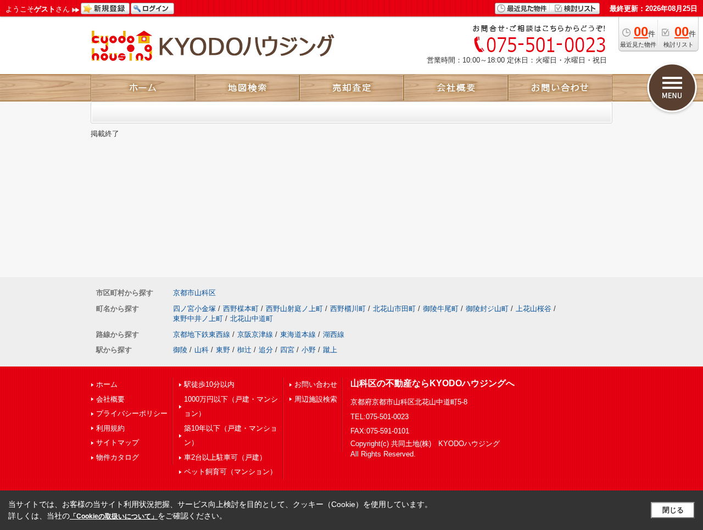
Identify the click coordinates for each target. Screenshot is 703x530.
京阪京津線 (255, 334)
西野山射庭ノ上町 (294, 309)
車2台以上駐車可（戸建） (225, 457)
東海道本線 (298, 334)
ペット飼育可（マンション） (230, 471)
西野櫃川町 (348, 309)
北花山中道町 (251, 318)
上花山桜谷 (533, 309)
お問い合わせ (315, 384)
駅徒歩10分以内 (209, 384)
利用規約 (110, 428)
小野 (309, 350)
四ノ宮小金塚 (194, 309)
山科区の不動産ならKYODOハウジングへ (432, 383)
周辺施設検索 (315, 399)
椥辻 (244, 350)
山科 (201, 350)
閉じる (673, 510)
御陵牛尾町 (441, 309)
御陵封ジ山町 (487, 309)
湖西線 (333, 334)
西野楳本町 (241, 309)
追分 (266, 350)
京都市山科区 (194, 293)
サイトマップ (117, 442)
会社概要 (110, 399)
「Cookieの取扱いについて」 (114, 516)
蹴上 (330, 350)
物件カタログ (117, 457)
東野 (223, 350)
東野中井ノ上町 (198, 318)
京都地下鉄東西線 (201, 334)
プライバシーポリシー (132, 413)
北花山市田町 (394, 309)
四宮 (287, 350)
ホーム (107, 384)
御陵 (180, 350)
